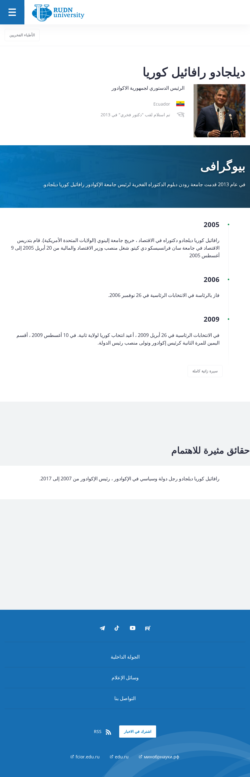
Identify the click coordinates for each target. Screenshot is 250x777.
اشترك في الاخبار (137, 731)
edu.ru (121, 757)
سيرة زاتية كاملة (205, 371)
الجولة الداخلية (125, 657)
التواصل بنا (125, 698)
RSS (98, 731)
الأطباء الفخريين (22, 35)
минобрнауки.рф (161, 757)
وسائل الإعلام (125, 677)
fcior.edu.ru (87, 757)
